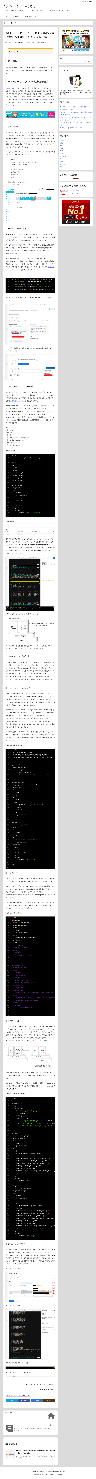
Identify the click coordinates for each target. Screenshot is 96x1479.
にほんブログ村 (73, 193)
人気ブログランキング (75, 190)
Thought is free (58, 1474)
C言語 (61, 143)
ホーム (7, 23)
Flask (33, 42)
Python (43, 42)
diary (61, 145)
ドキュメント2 (16, 270)
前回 (7, 67)
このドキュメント (19, 908)
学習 (61, 166)
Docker (28, 42)
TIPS (61, 161)
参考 (12, 177)
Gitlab (38, 42)
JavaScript (63, 156)
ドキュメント (15, 184)
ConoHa (16, 91)
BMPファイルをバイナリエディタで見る (72, 128)
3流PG (52, 1389)
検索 (61, 58)
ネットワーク (64, 164)
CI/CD (14, 23)
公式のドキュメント (18, 401)
